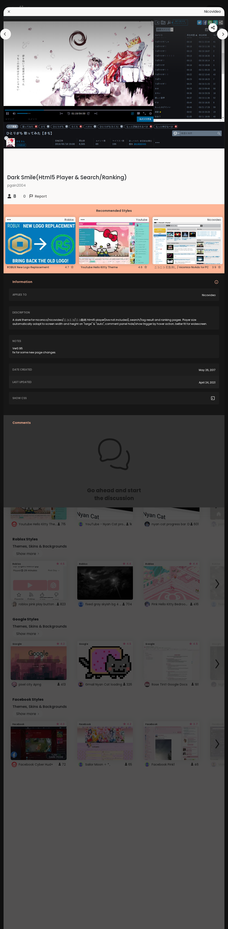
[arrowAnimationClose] (5, 34)
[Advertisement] (18, 464)
